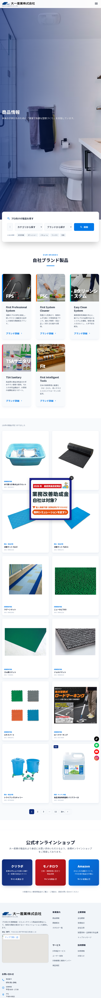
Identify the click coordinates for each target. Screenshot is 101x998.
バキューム (44, 235)
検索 (84, 227)
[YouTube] (96, 751)
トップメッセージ (84, 937)
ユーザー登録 (57, 956)
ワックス (54, 235)
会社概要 (81, 918)
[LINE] (96, 745)
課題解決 (55, 923)
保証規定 (55, 965)
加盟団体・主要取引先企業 (88, 932)
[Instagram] (96, 758)
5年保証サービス (58, 951)
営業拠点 (81, 923)
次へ (65, 811)
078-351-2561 (11, 982)
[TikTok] (96, 738)
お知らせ (81, 956)
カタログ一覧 (57, 927)
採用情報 (81, 951)
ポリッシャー (32, 235)
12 (56, 811)
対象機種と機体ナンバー (61, 960)
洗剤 (62, 235)
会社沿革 (81, 927)
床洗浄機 (21, 235)
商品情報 (55, 918)
